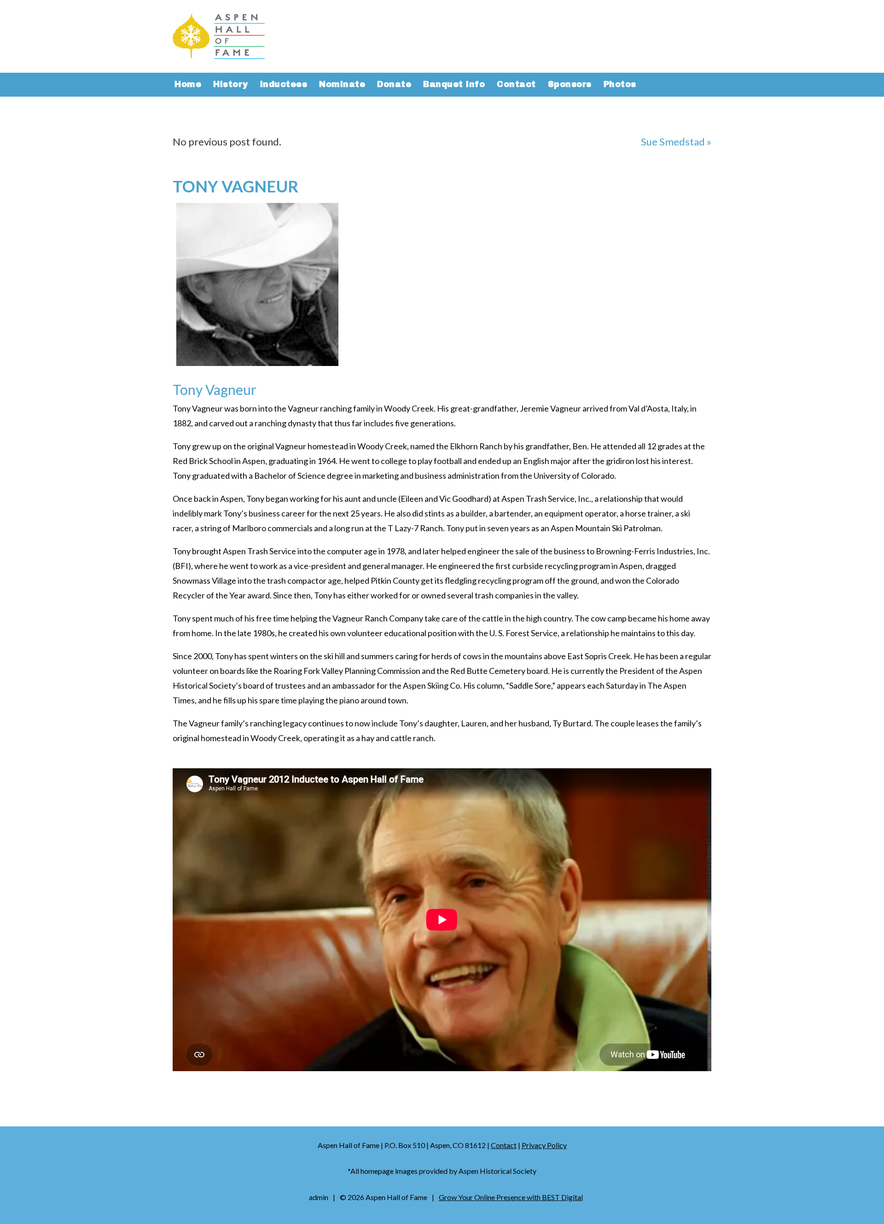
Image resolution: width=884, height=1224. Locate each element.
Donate (394, 85)
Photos (620, 85)
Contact (516, 85)
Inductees (284, 85)
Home (187, 85)
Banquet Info (454, 85)
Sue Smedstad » (676, 141)
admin (318, 1197)
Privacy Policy (544, 1145)
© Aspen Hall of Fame (383, 1197)
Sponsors (570, 85)
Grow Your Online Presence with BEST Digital (511, 1197)
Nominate (342, 85)
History (230, 85)
